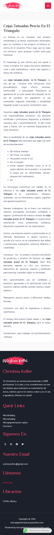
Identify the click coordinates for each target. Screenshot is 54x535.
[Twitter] (22, 444)
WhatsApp (8, 482)
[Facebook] (16, 444)
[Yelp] (5, 444)
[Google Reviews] (11, 444)
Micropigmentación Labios (15, 422)
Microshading (9, 418)
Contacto (7, 426)
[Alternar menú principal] (48, 6)
